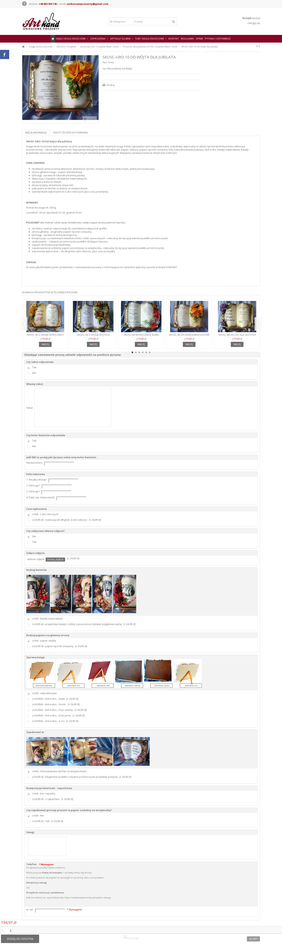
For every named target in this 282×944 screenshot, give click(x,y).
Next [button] (258, 324)
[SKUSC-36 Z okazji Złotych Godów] (93, 316)
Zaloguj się (253, 23)
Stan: (105, 62)
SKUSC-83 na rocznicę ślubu (141, 334)
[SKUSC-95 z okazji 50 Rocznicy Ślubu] (45, 316)
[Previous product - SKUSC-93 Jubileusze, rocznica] (257, 46)
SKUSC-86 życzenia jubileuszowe (189, 334)
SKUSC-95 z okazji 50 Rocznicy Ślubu (45, 336)
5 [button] (146, 352)
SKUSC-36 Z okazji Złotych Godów (93, 336)
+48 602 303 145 (48, 4)
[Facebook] (24, 3)
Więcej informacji (36, 132)
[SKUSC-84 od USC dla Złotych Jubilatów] (237, 316)
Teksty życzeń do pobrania (70, 132)
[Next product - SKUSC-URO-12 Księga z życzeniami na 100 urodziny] (259, 46)
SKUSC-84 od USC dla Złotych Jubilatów (237, 336)
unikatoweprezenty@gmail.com (87, 4)
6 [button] (149, 352)
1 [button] (132, 352)
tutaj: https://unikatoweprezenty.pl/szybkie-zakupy (85, 897)
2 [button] (136, 352)
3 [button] (139, 352)
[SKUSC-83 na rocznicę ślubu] (141, 316)
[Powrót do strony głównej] (23, 46)
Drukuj (110, 85)
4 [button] (142, 352)
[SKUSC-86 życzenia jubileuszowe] (189, 316)
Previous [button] (24, 324)
